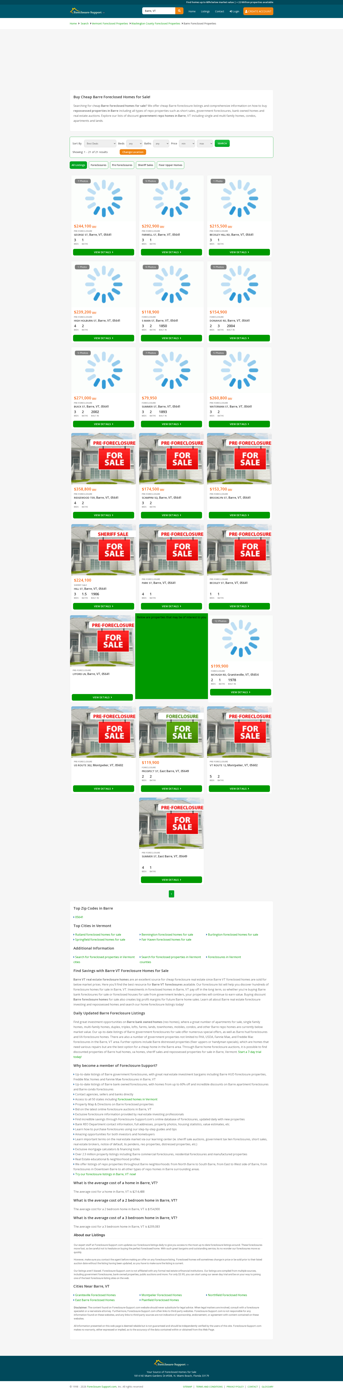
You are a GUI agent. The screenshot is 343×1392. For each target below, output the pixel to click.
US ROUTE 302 (82, 765)
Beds (121, 143)
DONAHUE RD (218, 320)
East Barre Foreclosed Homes (95, 1300)
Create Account (259, 11)
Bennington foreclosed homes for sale (167, 934)
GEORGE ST (81, 234)
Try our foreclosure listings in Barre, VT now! (105, 1174)
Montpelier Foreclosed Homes (161, 1295)
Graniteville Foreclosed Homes (95, 1295)
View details (102, 252)
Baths (147, 143)
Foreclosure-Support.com (101, 1386)
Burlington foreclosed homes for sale (233, 934)
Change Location (132, 152)
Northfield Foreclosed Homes (227, 1295)
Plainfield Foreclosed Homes (160, 1300)
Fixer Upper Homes (170, 165)
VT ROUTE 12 (218, 765)
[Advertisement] (171, 63)
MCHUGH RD (218, 674)
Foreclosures (98, 165)
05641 (79, 917)
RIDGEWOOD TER (84, 497)
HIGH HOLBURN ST (85, 320)
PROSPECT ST (150, 771)
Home (192, 11)
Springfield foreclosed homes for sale (100, 939)
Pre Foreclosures (122, 165)
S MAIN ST (148, 320)
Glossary (267, 1386)
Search (222, 143)
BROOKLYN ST (218, 497)
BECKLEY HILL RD (220, 234)
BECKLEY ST (217, 583)
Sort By (77, 143)
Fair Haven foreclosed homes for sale (166, 939)
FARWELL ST (149, 234)
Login (235, 11)
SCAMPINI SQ (150, 497)
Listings (205, 11)
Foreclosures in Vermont (224, 957)
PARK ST (147, 583)
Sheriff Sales (145, 165)
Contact (219, 11)
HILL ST (78, 588)
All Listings (78, 165)
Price (174, 143)
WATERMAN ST (219, 406)
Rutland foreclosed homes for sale (98, 934)
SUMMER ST (149, 406)
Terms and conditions (209, 1386)
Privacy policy (235, 1386)
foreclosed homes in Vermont (137, 1099)
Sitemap (187, 1386)
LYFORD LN (79, 674)
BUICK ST (79, 406)
